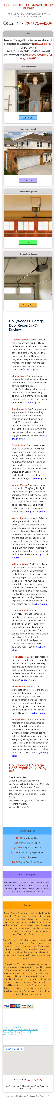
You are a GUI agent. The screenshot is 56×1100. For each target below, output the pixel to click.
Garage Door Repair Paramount (17, 1032)
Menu (28, 34)
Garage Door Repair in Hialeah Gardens (20, 1030)
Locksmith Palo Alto (12, 1027)
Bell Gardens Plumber (13, 1034)
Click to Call (28, 118)
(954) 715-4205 (38, 23)
